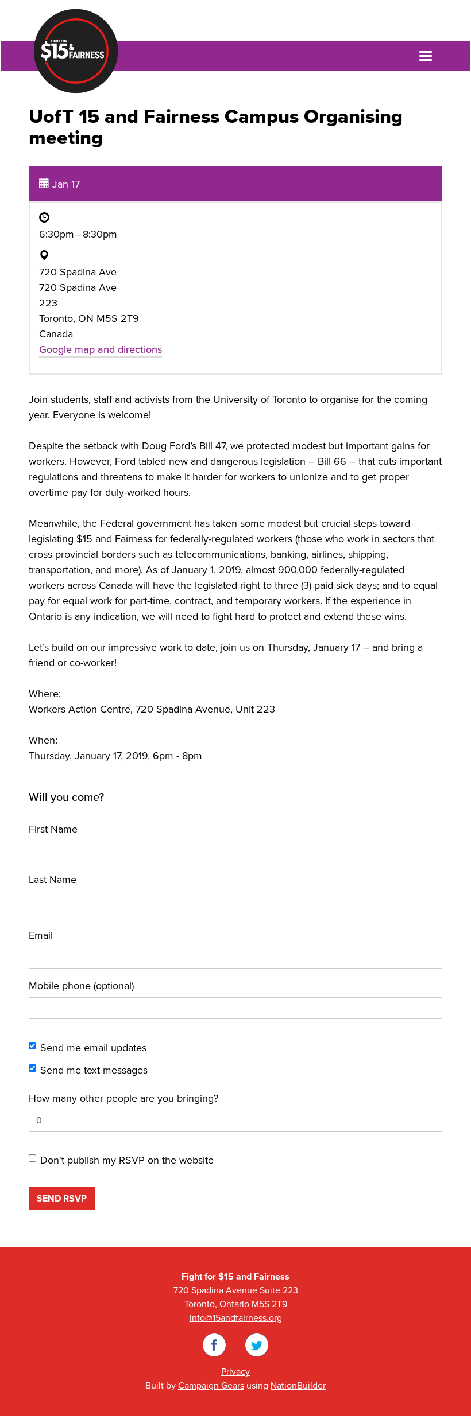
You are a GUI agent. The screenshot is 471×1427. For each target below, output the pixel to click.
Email (41, 935)
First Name (53, 829)
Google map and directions (100, 349)
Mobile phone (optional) (81, 985)
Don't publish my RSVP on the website (127, 1160)
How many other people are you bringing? (123, 1098)
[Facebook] (214, 1344)
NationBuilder (298, 1385)
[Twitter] (257, 1344)
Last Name (52, 879)
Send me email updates (93, 1047)
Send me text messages (94, 1070)
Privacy (235, 1372)
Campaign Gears (211, 1385)
